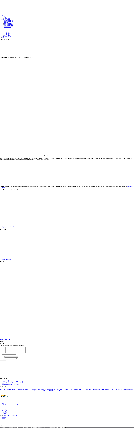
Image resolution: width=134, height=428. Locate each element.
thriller (33, 390)
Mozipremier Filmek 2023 (8, 22)
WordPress (15, 415)
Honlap (1, 358)
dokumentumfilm (62, 389)
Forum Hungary (85, 389)
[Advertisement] (67, 48)
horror (99, 389)
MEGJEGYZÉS (2, 353)
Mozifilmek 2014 (7, 30)
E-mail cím (2, 356)
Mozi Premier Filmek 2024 (8, 21)
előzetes (71, 389)
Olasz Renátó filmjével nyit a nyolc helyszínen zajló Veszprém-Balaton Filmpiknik (15, 380)
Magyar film (112, 389)
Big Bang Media (38, 389)
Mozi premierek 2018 (7, 27)
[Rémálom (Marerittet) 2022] (11, 306)
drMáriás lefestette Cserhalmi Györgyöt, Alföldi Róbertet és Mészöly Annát (14, 381)
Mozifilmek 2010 (7, 34)
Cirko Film (53, 389)
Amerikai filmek (4, 411)
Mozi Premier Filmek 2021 (8, 24)
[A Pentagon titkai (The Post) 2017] (20, 257)
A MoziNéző (4, 417)
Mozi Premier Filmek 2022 (8, 23)
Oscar (5, 16)
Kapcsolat (3, 418)
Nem (65, 427)
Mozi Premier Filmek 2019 (8, 26)
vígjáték (58, 390)
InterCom (103, 389)
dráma (67, 389)
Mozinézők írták (7, 18)
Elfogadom (61, 427)
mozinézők (124, 389)
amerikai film (15, 389)
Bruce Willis (44, 389)
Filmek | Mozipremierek (6, 19)
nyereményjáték (128, 389)
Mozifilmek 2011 (7, 33)
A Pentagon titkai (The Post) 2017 (6, 259)
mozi (116, 389)
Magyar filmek (4, 409)
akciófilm (9, 389)
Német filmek (4, 412)
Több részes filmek (7, 35)
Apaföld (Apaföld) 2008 (4, 289)
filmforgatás (76, 389)
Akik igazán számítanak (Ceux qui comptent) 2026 (10, 384)
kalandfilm (107, 389)
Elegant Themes (6, 415)
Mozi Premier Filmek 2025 (8, 20)
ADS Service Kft (3, 389)
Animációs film (26, 389)
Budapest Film (49, 389)
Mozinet (121, 389)
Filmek (3, 37)
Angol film (21, 389)
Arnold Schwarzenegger (33, 389)
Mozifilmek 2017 (7, 28)
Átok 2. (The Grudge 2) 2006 (5, 339)
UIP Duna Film (42, 390)
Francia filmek (4, 410)
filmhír (79, 389)
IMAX (5, 17)
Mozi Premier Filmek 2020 (8, 25)
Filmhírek (3, 15)
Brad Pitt (42, 389)
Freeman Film (96, 389)
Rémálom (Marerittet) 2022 (5, 308)
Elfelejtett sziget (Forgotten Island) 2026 (8, 383)
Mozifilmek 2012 (7, 32)
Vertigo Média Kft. (50, 390)
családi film (57, 389)
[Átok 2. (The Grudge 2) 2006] (8, 337)
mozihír (119, 389)
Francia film (92, 389)
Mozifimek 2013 (7, 31)
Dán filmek (4, 413)
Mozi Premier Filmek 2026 (6, 36)
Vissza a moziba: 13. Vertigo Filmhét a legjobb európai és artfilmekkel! (13, 382)
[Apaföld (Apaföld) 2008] (8, 287)
